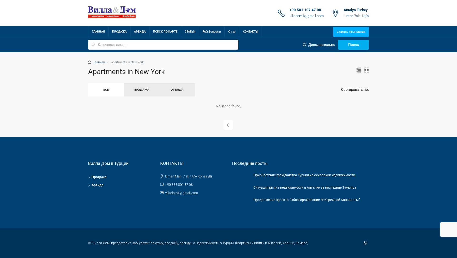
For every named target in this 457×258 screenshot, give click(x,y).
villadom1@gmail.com (307, 16)
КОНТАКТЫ (250, 31)
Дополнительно (321, 45)
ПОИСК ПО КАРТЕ (165, 31)
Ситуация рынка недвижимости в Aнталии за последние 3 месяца (304, 187)
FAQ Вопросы (212, 31)
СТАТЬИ (190, 31)
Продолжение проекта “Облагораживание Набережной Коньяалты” (306, 200)
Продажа (141, 89)
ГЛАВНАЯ (98, 31)
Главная (99, 62)
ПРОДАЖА (119, 31)
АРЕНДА (140, 31)
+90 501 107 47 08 (305, 10)
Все (106, 89)
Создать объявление (351, 31)
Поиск (353, 45)
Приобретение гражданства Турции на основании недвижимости (304, 175)
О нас (231, 31)
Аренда (177, 89)
